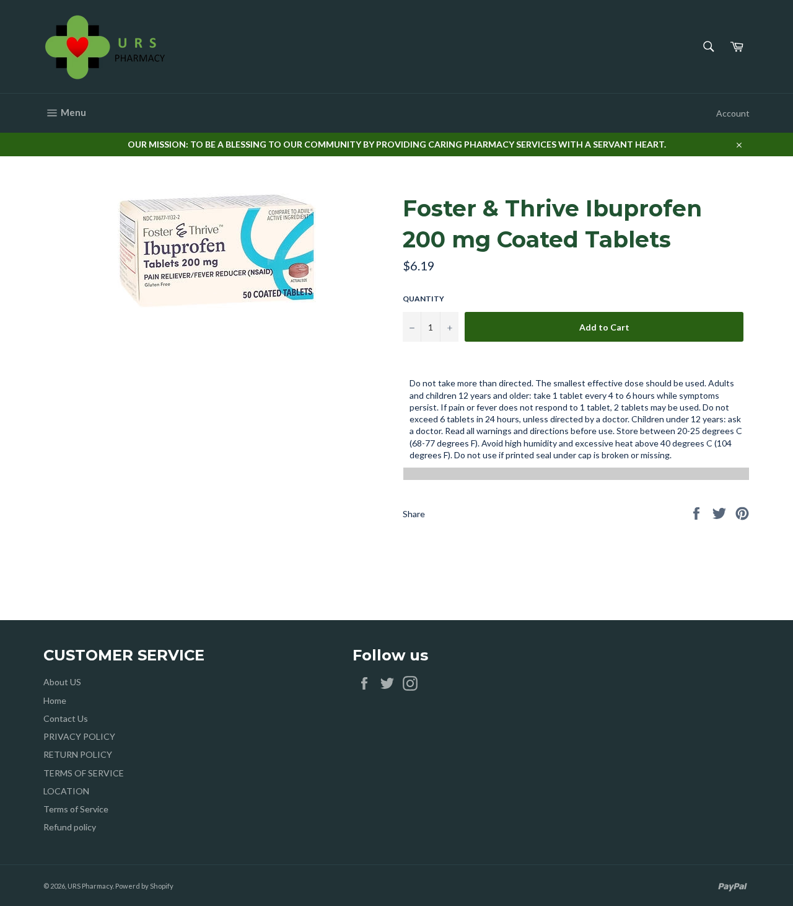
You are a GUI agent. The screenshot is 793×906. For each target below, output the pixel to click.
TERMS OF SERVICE (83, 773)
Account (733, 113)
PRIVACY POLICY (79, 736)
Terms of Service (75, 809)
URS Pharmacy (90, 886)
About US (62, 682)
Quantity (423, 298)
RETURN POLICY (77, 754)
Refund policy (69, 827)
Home (54, 700)
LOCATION (66, 791)
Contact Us (65, 718)
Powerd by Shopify (144, 886)
